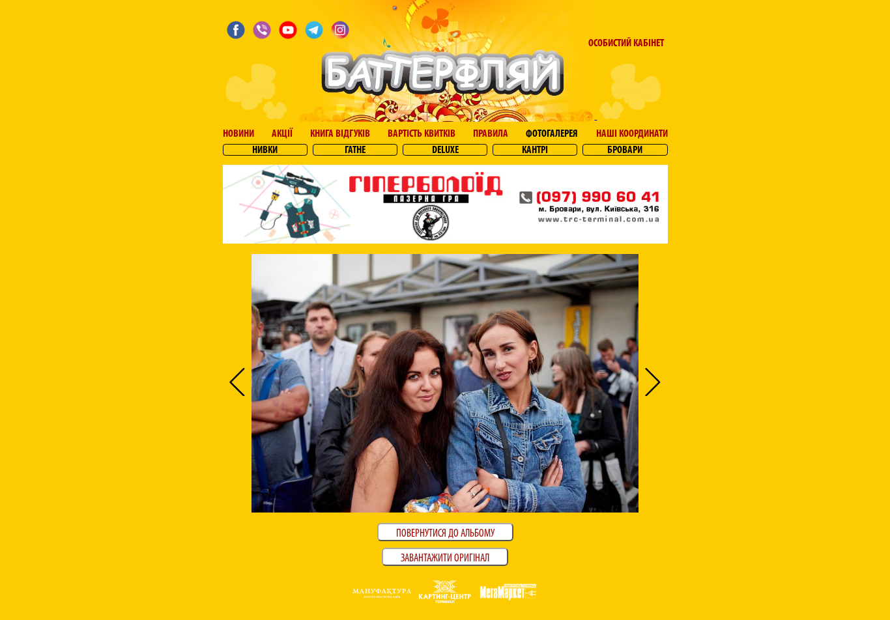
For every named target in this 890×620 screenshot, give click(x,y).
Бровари (624, 150)
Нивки (265, 150)
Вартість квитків (421, 134)
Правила (490, 134)
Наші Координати (632, 134)
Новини (238, 134)
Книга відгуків (340, 134)
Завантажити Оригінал (445, 558)
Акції (282, 134)
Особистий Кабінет (626, 43)
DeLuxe (445, 150)
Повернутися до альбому (445, 533)
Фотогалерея (552, 134)
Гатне (355, 150)
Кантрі (535, 150)
